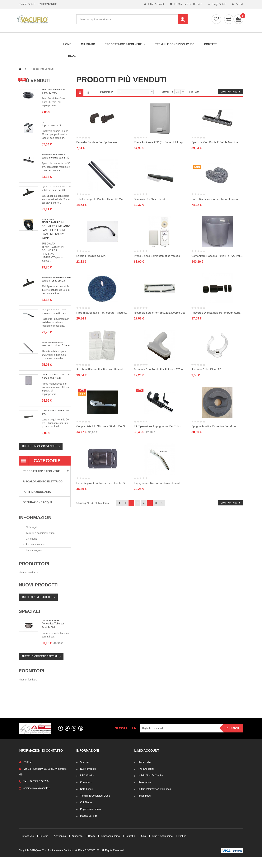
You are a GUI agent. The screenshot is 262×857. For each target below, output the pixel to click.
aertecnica (60, 690)
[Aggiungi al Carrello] (127, 117)
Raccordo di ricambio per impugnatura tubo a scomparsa (217, 312)
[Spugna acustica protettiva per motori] (217, 402)
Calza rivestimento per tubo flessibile (215, 199)
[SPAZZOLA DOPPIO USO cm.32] (28, 127)
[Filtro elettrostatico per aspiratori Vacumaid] (102, 288)
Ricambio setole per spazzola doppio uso (159, 312)
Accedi (239, 4)
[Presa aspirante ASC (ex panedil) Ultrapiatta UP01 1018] (160, 118)
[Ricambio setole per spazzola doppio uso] (160, 288)
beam (41, 694)
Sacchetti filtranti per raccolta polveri (99, 369)
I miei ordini (144, 762)
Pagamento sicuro (35, 544)
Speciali (29, 611)
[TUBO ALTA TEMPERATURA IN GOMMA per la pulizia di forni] (28, 225)
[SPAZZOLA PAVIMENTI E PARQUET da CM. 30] (28, 160)
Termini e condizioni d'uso (39, 533)
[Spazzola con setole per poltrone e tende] (160, 345)
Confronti (229, 19)
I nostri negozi (33, 550)
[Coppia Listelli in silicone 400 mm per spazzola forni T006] (102, 402)
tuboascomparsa (30, 698)
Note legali (31, 527)
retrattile (51, 698)
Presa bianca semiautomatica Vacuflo (157, 255)
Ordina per (108, 92)
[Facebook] (60, 728)
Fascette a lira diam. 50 (206, 369)
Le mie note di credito (150, 775)
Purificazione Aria (37, 491)
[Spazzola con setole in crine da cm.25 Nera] (28, 283)
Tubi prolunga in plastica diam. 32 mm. (100, 199)
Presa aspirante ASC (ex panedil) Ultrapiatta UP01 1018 (160, 142)
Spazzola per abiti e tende (150, 199)
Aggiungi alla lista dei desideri (127, 109)
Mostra (167, 92)
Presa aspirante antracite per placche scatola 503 (102, 483)
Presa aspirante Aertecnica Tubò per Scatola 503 (53, 623)
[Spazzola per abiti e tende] (160, 175)
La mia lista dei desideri (188, 4)
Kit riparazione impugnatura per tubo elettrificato (160, 426)
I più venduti (35, 80)
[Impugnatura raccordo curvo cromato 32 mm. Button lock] (160, 459)
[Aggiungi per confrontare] (127, 126)
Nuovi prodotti (39, 584)
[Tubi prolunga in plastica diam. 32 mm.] (102, 175)
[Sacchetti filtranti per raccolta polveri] (102, 345)
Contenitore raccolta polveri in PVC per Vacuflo (217, 255)
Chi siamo (31, 538)
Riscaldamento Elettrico (43, 481)
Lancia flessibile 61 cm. (91, 255)
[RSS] (74, 728)
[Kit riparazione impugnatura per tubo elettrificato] (160, 402)
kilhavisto (26, 694)
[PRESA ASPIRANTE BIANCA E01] (28, 380)
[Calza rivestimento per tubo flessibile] (217, 175)
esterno (44, 690)
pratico (52, 702)
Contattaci (85, 782)
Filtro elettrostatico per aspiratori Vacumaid (102, 312)
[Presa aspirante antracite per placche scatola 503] (102, 459)
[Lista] (87, 92)
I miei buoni (144, 795)
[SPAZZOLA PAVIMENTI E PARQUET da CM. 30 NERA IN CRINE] (28, 192)
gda (64, 698)
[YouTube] (80, 728)
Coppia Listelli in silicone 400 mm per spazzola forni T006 (102, 426)
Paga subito (219, 4)
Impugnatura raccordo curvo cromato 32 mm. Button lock (160, 483)
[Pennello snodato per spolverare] (102, 118)
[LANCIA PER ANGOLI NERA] (28, 416)
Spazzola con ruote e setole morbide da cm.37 (217, 142)
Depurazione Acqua (38, 502)
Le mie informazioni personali (154, 789)
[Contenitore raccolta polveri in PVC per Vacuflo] (217, 231)
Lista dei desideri (216, 19)
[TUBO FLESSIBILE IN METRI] (28, 95)
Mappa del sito (88, 815)
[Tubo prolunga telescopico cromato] (28, 348)
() (242, 15)
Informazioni (36, 517)
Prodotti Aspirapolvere (41, 471)
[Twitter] (67, 728)
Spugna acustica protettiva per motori (214, 426)
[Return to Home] (20, 68)
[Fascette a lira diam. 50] (217, 345)
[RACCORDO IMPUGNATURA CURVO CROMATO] (28, 315)
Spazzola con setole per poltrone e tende (160, 369)
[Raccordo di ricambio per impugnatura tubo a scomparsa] (217, 288)
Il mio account (155, 4)
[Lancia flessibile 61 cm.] (102, 231)
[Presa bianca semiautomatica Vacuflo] (160, 231)
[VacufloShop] (45, 19)
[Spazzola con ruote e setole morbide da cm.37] (217, 118)
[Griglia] (79, 92)
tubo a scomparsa (31, 702)
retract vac (27, 690)
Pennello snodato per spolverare (96, 142)
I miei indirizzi (145, 782)
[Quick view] (77, 118)
